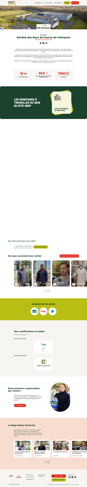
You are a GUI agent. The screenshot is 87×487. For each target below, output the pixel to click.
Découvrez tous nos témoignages (69, 256)
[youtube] (46, 43)
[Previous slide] (44, 290)
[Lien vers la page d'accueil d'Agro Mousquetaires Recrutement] (12, 3)
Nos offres (75, 2)
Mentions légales (51, 484)
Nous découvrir (38, 2)
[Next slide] (48, 290)
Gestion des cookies (74, 484)
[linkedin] (41, 43)
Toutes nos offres (58, 476)
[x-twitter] (43, 43)
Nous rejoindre (58, 2)
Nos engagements (20, 405)
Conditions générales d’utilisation (62, 484)
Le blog (67, 2)
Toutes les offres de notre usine (23, 246)
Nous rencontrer (48, 2)
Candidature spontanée (41, 246)
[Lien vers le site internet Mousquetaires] (19, 476)
